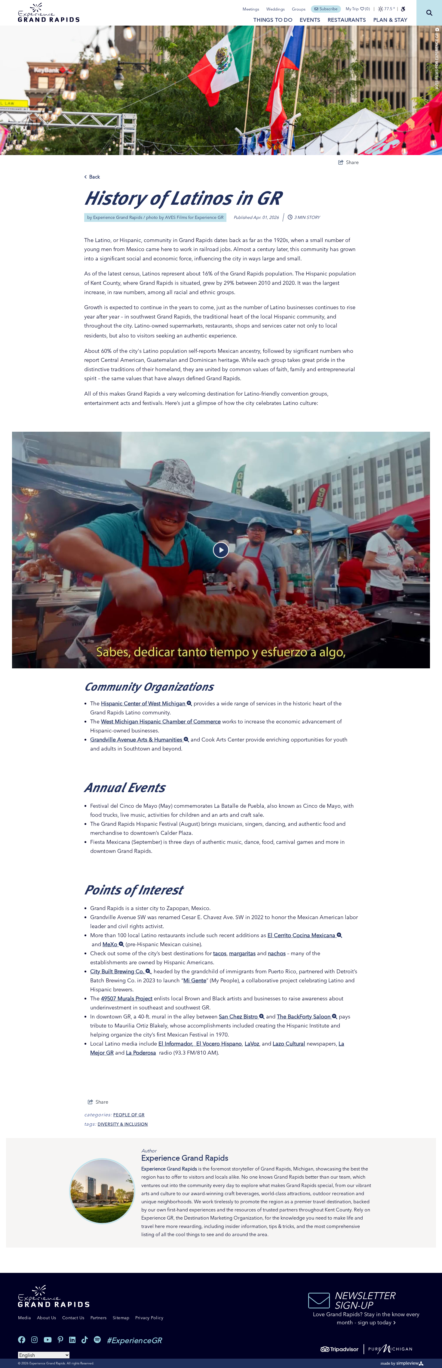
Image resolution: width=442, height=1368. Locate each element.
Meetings (251, 9)
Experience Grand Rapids (117, 217)
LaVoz (252, 1043)
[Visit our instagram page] (34, 1339)
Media (24, 1317)
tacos (219, 953)
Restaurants (347, 20)
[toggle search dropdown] (429, 13)
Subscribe (328, 8)
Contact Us (73, 1317)
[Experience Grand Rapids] (48, 12)
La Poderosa (141, 1052)
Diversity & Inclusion (123, 1124)
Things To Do (273, 20)
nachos (277, 953)
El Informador (175, 1043)
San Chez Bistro (239, 1016)
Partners (99, 1317)
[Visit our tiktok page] (84, 1339)
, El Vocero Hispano (217, 1043)
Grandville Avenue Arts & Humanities (137, 739)
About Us (46, 1317)
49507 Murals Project (126, 998)
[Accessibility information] (403, 9)
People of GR (129, 1114)
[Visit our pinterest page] (60, 1339)
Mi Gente (194, 980)
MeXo (111, 944)
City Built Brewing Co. (118, 971)
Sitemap (121, 1317)
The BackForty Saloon (304, 1016)
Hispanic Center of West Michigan (144, 703)
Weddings (275, 9)
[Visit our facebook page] (21, 1339)
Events (310, 20)
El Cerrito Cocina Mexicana (302, 935)
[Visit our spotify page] (97, 1339)
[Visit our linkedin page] (72, 1339)
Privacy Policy (149, 1317)
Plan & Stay (390, 20)
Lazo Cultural (289, 1043)
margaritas (242, 953)
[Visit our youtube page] (48, 1339)
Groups (298, 9)
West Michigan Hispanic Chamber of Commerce (161, 721)
